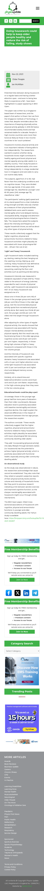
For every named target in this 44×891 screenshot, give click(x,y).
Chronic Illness (10, 772)
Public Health (10, 820)
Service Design (10, 833)
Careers (7, 769)
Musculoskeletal (11, 794)
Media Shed (27, 886)
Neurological (9, 797)
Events (7, 777)
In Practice (8, 780)
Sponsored (8, 839)
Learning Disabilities (12, 786)
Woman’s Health (11, 855)
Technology (9, 850)
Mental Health (10, 792)
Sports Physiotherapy (13, 845)
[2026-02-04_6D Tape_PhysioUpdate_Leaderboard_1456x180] (22, 743)
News (6, 858)
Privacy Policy (10, 867)
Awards (7, 761)
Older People (9, 800)
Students (8, 847)
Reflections (9, 822)
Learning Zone (10, 789)
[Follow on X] (11, 21)
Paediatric (8, 811)
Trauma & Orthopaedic (13, 853)
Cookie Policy (9, 870)
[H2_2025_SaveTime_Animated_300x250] (22, 732)
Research (8, 828)
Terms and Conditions (13, 864)
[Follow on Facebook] (6, 21)
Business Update (11, 767)
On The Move (10, 803)
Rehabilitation (10, 825)
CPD (6, 775)
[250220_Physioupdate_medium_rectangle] (22, 685)
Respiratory (9, 830)
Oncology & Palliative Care (15, 805)
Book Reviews (10, 764)
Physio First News (11, 814)
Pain (6, 817)
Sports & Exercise (11, 842)
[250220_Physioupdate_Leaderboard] (22, 542)
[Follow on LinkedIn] (15, 21)
